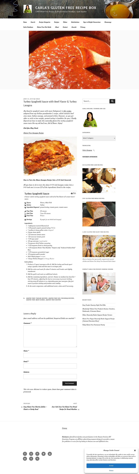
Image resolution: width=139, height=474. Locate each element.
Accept (111, 465)
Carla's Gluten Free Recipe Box (65, 8)
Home (25, 22)
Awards (74, 27)
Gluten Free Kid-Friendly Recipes (61, 298)
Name (26, 351)
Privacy (111, 470)
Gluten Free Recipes (53, 300)
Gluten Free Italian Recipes (37, 298)
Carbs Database (28, 27)
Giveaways (108, 22)
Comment (28, 323)
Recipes (56, 22)
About (57, 27)
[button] (135, 450)
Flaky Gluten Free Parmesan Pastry (93, 325)
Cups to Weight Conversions (92, 22)
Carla (38, 99)
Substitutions (75, 22)
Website (26, 372)
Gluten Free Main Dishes (35, 300)
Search (33, 22)
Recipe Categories (44, 22)
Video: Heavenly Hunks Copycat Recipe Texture (97, 315)
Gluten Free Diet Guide (44, 27)
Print (74, 193)
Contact (65, 27)
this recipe (67, 111)
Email (26, 361)
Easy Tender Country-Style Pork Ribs (94, 305)
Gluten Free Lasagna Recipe (34, 133)
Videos (65, 22)
